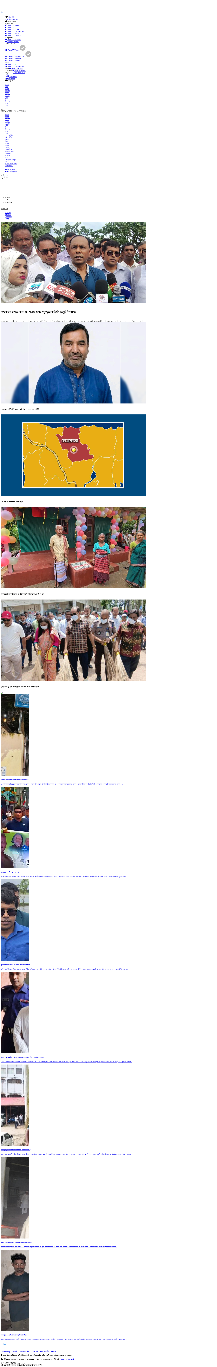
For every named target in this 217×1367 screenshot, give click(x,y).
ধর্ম (6, 162)
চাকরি (7, 143)
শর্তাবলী (15, 1351)
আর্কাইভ (53, 1351)
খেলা (6, 103)
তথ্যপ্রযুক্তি (9, 135)
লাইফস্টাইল (8, 137)
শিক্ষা (6, 141)
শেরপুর (7, 219)
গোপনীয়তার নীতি (24, 1351)
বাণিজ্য (7, 93)
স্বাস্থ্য (7, 145)
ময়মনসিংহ (4, 208)
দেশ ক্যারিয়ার (9, 166)
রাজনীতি (7, 91)
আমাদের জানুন (6, 1351)
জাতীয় (7, 89)
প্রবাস (7, 105)
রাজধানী (7, 95)
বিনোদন (7, 101)
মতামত (7, 139)
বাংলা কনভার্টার (44, 1351)
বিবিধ (6, 157)
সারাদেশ (7, 97)
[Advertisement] (56, 6)
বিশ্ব (6, 99)
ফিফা (6, 87)
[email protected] (67, 1359)
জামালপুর (8, 213)
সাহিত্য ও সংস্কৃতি (10, 160)
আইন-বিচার (8, 149)
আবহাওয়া (8, 153)
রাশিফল (7, 155)
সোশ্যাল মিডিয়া (9, 151)
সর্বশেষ (7, 85)
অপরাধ (7, 147)
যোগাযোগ (35, 1351)
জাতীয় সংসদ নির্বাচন (11, 164)
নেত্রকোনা (8, 217)
